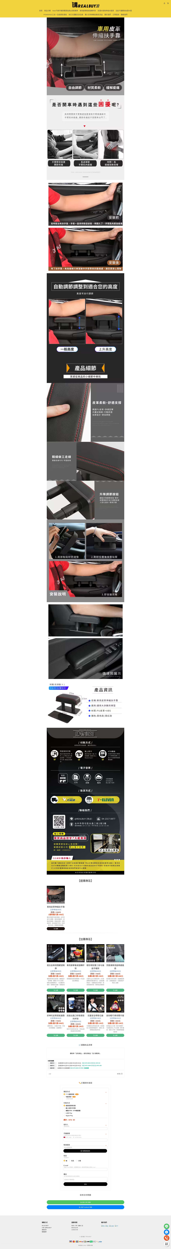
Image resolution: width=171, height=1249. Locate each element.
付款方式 (67, 1103)
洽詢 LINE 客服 (86, 1202)
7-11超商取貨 (72, 1094)
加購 (56, 990)
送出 (85, 1184)
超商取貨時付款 (71, 1105)
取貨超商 (67, 1145)
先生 (72, 1161)
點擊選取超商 (86, 1151)
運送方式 (67, 1092)
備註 (71, 1175)
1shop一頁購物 (86, 1245)
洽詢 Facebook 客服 (86, 1207)
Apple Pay (69, 1115)
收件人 (66, 1125)
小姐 (79, 1161)
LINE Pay (69, 1113)
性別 (66, 1156)
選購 (56, 929)
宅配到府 (70, 1097)
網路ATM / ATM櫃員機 (73, 1110)
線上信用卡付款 (71, 1108)
